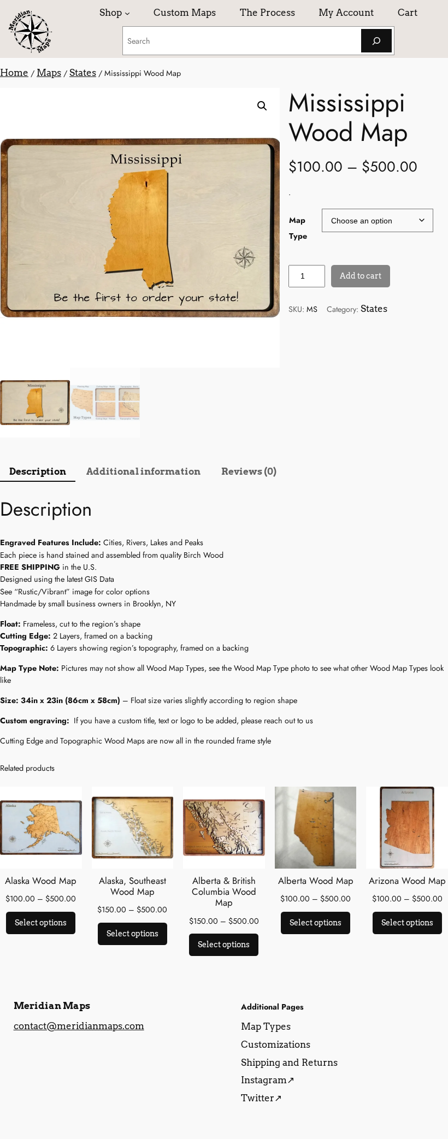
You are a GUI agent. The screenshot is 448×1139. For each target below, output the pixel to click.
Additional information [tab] (143, 471)
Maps (49, 72)
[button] (262, 106)
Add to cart (360, 276)
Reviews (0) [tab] (248, 471)
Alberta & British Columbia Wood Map (224, 891)
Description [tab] (37, 471)
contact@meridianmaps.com (79, 1025)
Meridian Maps (52, 1005)
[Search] (376, 40)
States (82, 72)
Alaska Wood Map (40, 880)
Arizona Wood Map (407, 880)
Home (14, 72)
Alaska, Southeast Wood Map (132, 886)
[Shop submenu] (127, 12)
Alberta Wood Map (315, 880)
